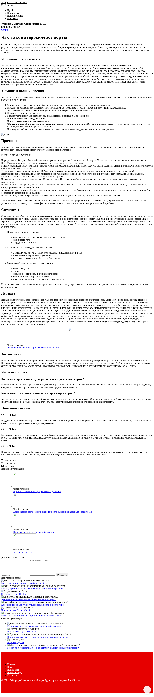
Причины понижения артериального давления (37, 491)
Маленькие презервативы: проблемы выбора (24, 583)
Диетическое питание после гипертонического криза (28, 599)
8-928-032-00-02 (10, 26)
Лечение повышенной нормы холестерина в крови (33, 347)
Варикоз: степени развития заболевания (33, 532)
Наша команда (15, 15)
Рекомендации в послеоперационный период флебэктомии (31, 615)
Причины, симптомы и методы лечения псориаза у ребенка (37, 637)
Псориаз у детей (15, 642)
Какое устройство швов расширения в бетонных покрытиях (32, 588)
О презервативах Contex (13, 594)
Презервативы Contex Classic (16, 610)
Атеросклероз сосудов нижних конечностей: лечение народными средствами (52, 512)
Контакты (12, 18)
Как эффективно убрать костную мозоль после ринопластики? (33, 605)
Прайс (10, 10)
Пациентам (13, 13)
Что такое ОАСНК (22, 552)
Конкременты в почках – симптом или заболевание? (34, 626)
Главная (11, 664)
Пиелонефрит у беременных (21, 631)
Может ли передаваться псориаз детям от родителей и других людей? (43, 648)
